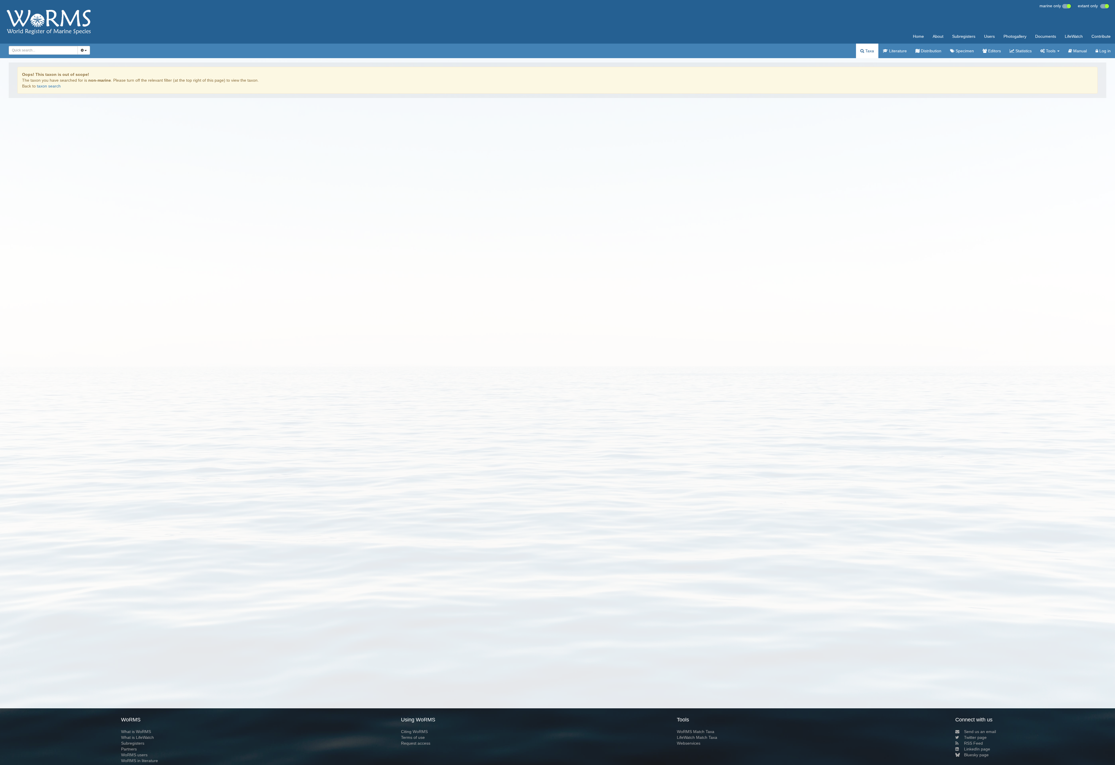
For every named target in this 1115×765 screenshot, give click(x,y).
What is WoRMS (136, 731)
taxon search (49, 86)
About (938, 36)
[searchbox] (41, 50)
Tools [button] (1051, 51)
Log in (1104, 51)
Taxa (869, 51)
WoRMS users (134, 755)
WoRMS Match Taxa (695, 731)
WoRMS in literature (139, 760)
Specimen (964, 51)
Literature (897, 51)
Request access (415, 743)
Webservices (688, 743)
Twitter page (975, 737)
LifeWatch (1074, 36)
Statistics (1023, 51)
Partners (129, 749)
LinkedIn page (977, 749)
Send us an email (980, 731)
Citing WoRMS (414, 731)
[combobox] (43, 50)
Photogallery (1014, 36)
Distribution (930, 51)
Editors (994, 51)
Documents (1045, 36)
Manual (1079, 51)
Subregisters (963, 36)
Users (989, 36)
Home (918, 36)
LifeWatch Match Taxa (697, 737)
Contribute (1101, 36)
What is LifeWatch (137, 737)
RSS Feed (973, 743)
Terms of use (413, 737)
